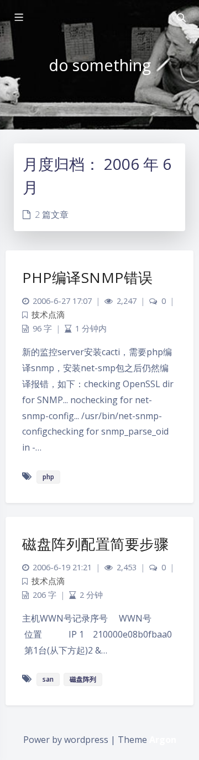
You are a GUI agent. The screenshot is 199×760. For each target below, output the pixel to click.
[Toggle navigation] (180, 17)
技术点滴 (48, 314)
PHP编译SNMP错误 (87, 277)
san (48, 679)
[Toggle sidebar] (18, 17)
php (48, 476)
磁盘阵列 (83, 679)
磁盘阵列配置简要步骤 (95, 544)
